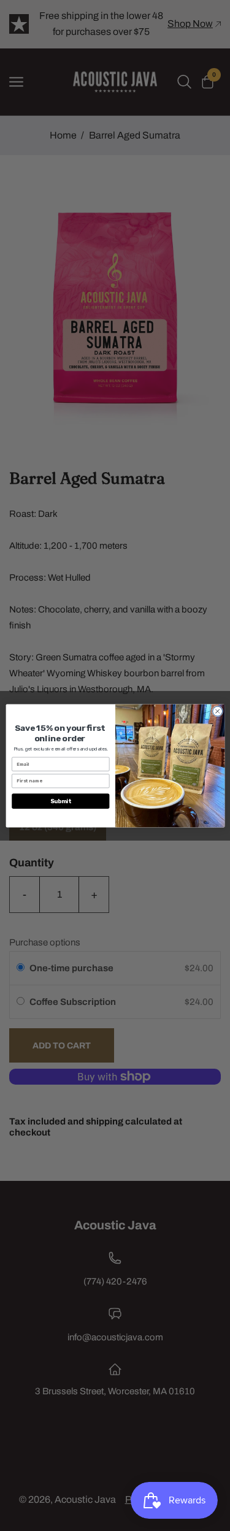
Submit (60, 800)
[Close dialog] (217, 711)
